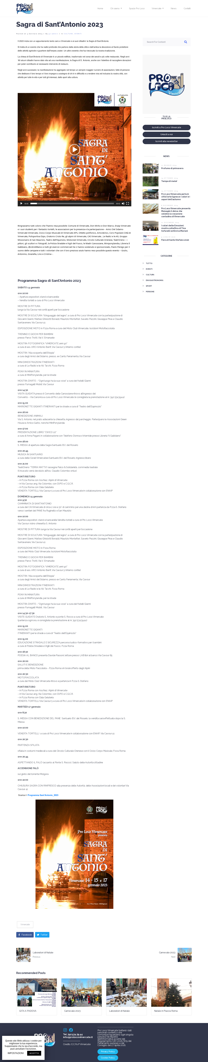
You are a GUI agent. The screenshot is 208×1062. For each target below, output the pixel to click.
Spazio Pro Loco (136, 8)
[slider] (72, 203)
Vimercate (156, 8)
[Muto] (123, 203)
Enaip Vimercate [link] (123, 225)
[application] (74, 149)
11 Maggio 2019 (169, 165)
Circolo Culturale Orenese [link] (99, 239)
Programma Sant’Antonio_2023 (43, 795)
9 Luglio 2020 (168, 237)
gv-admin (53, 33)
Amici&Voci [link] (102, 232)
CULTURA (68, 33)
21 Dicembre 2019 (170, 222)
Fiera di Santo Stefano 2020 (175, 240)
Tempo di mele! (169, 181)
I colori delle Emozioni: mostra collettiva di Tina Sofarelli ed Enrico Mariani (174, 228)
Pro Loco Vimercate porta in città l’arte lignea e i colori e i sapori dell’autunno (175, 197)
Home (100, 8)
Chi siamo (115, 8)
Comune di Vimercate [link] (78, 225)
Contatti (187, 8)
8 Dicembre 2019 (169, 205)
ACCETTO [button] (34, 1053)
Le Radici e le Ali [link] (111, 236)
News (173, 8)
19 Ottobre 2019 (169, 178)
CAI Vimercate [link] (94, 236)
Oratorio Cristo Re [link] (55, 236)
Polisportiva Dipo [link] (37, 236)
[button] (74, 149)
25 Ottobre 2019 (169, 191)
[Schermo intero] (127, 203)
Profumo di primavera (172, 168)
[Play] (21, 203)
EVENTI (78, 33)
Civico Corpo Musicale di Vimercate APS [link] (58, 232)
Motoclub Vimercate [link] (76, 239)
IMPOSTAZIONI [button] (16, 1053)
